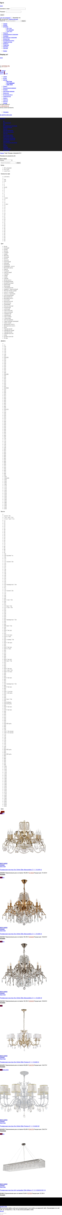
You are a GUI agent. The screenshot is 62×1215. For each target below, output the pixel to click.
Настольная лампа (8, 135)
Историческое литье (8, 40)
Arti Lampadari (10, 30)
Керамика (5, 36)
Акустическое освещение (10, 37)
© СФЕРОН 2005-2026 (6, 115)
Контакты (5, 46)
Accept (2, 1211)
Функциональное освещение (10, 34)
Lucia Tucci (9, 31)
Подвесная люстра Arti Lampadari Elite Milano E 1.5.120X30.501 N (23, 1190)
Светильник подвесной (9, 139)
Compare (2, 865)
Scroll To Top (3, 1206)
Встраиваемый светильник (10, 126)
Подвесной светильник (9, 138)
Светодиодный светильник (10, 142)
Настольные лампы (8, 136)
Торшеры (5, 147)
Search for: (3, 21)
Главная (5, 24)
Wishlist (5, 51)
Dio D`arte (9, 28)
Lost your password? (5, 17)
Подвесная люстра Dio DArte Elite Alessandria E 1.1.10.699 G (21, 870)
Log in (2, 14)
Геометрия (6, 45)
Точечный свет (7, 149)
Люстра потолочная (8, 132)
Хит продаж (6, 150)
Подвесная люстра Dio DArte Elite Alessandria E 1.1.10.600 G (21, 934)
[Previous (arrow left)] (0, 1214)
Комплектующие (7, 127)
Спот (4, 144)
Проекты (5, 33)
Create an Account (13, 19)
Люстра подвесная (8, 130)
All (3, 121)
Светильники (6, 141)
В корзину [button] (2, 874)
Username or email (5, 8)
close (1, 6)
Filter (2, 811)
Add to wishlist (3, 863)
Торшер (5, 145)
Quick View (3, 866)
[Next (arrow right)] (2, 1214)
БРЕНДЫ (5, 27)
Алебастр (5, 43)
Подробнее (3, 1131)
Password (3, 11)
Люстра (5, 129)
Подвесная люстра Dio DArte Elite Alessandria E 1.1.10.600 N (21, 998)
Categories (2, 118)
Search (23, 20)
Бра (4, 124)
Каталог (5, 25)
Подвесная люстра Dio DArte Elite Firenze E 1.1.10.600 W (19, 1126)
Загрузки (5, 48)
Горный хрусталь (7, 42)
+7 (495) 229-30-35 (4, 106)
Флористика (6, 39)
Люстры (5, 133)
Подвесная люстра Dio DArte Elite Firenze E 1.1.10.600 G (19, 1062)
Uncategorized (7, 123)
